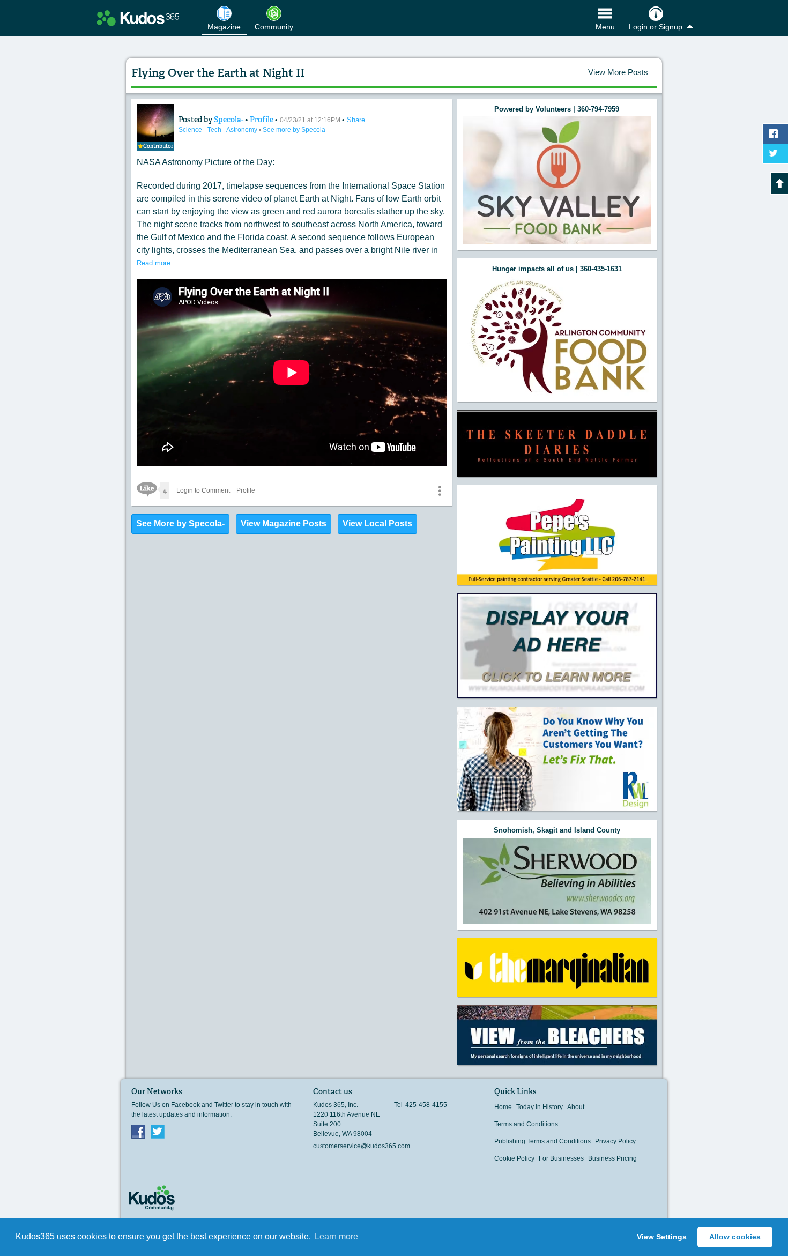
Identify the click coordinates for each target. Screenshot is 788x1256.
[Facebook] (138, 1131)
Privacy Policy (615, 1141)
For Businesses (561, 1158)
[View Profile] (155, 123)
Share (356, 120)
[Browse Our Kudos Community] (138, 18)
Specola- (229, 119)
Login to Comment (203, 490)
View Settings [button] (662, 1236)
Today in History (539, 1107)
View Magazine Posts (283, 523)
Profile (261, 119)
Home (503, 1107)
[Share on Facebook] (775, 134)
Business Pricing (612, 1158)
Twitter (158, 1131)
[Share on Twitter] (775, 153)
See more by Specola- (295, 129)
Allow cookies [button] (735, 1236)
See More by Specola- (180, 523)
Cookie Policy (514, 1158)
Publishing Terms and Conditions (542, 1141)
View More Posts (618, 72)
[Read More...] (557, 180)
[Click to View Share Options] (439, 490)
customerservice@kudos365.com (361, 1146)
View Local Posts (377, 523)
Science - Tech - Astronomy (219, 129)
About (575, 1107)
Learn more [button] (336, 1236)
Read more (153, 263)
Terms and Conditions (526, 1124)
